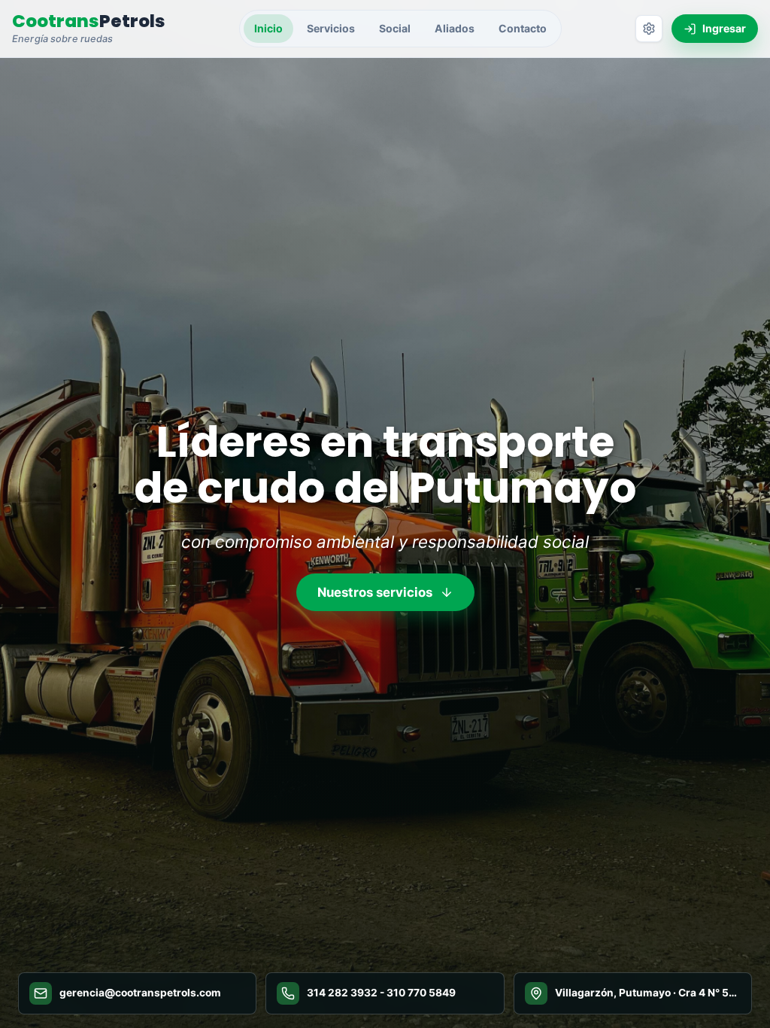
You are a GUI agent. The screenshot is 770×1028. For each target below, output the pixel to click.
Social (395, 28)
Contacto (523, 28)
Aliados (454, 28)
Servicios (331, 28)
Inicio (268, 28)
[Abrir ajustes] (648, 28)
